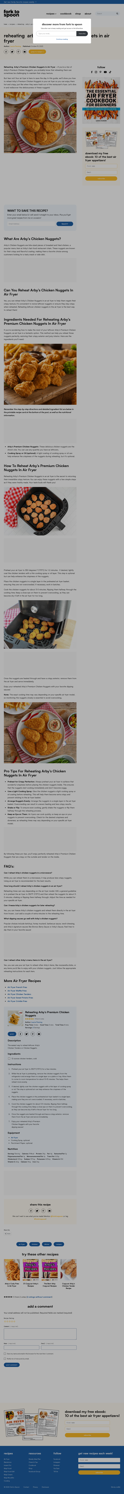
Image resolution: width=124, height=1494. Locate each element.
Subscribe (82, 34)
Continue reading (62, 39)
